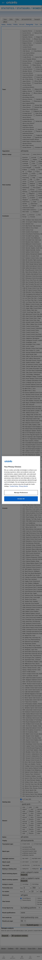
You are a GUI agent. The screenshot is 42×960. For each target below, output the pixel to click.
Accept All (21, 498)
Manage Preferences (21, 492)
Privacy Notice (23, 486)
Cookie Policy (14, 486)
